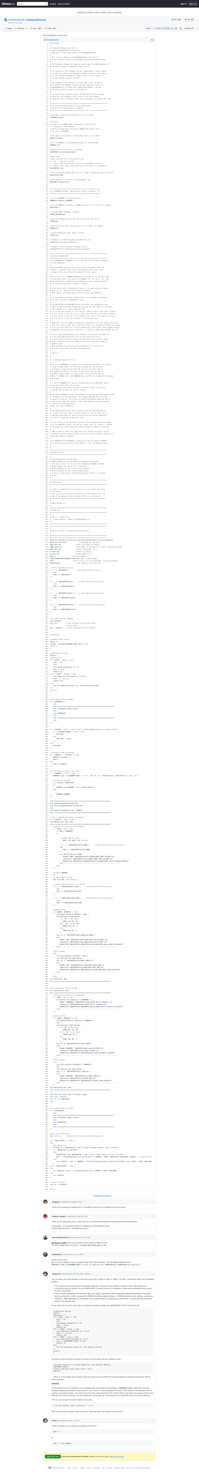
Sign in (184, 4)
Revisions (21, 28)
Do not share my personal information (139, 1468)
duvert (54, 1421)
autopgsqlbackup (36, 19)
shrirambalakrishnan (60, 1237)
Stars (37, 28)
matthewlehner (16, 19)
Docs (103, 1468)
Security (82, 1468)
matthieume (56, 1254)
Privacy (75, 1468)
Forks (51, 28)
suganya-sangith (59, 1216)
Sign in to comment (117, 1456)
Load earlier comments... (103, 1196)
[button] (176, 28)
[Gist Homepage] (8, 3)
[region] (99, 616)
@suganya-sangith (59, 1243)
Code (9, 28)
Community (96, 1468)
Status (89, 1468)
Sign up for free (53, 1456)
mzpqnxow (56, 1274)
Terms (69, 1468)
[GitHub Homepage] (49, 1467)
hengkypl (55, 1202)
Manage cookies (119, 1468)
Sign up (192, 4)
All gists (53, 4)
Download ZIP (189, 28)
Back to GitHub (64, 4)
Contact (109, 1468)
